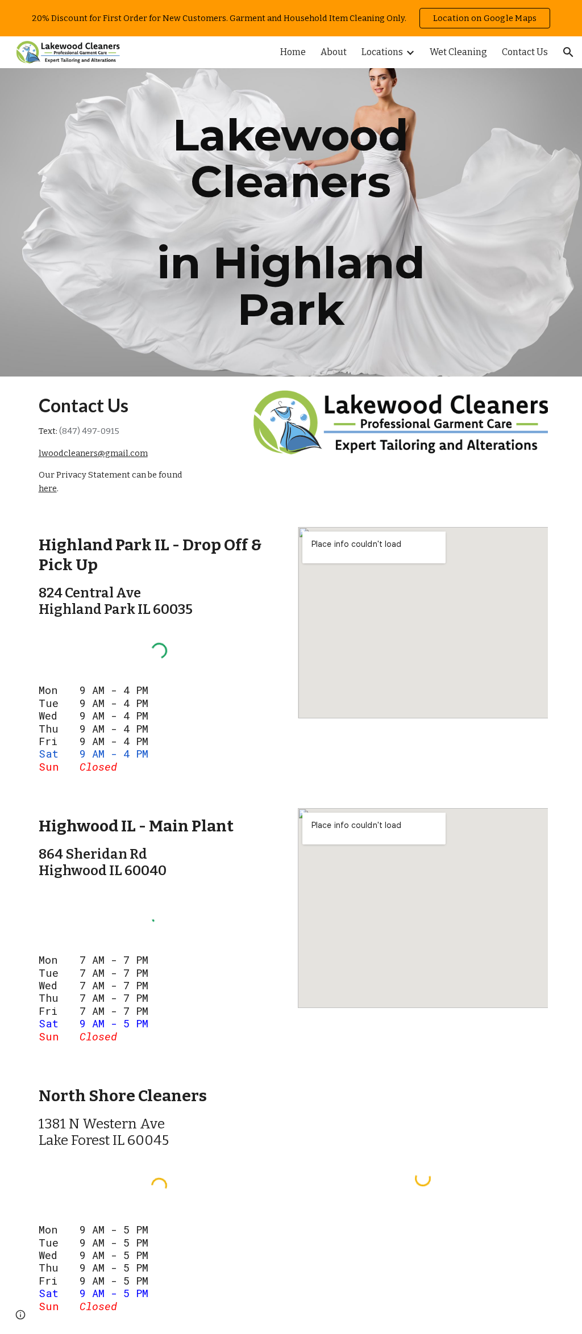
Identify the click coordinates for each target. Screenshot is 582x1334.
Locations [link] (382, 52)
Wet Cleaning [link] (458, 52)
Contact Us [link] (525, 52)
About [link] (334, 52)
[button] (568, 52)
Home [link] (293, 52)
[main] (291, 222)
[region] (291, 18)
